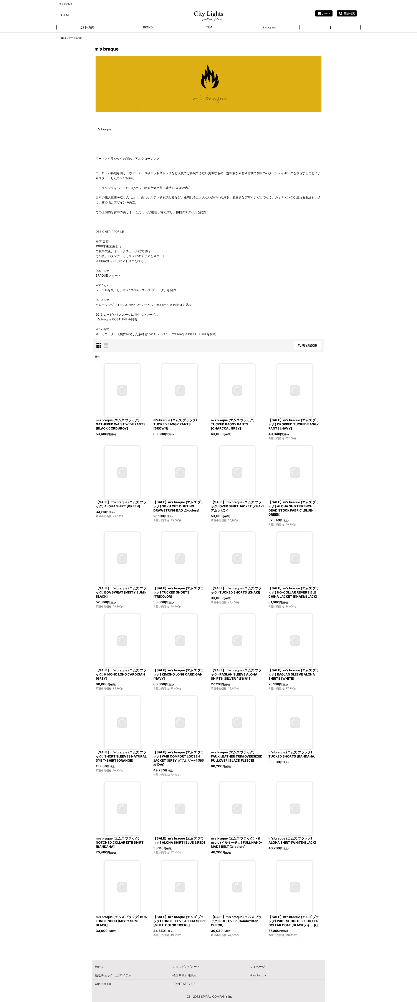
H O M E (65, 15)
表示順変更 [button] (309, 345)
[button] (347, 13)
